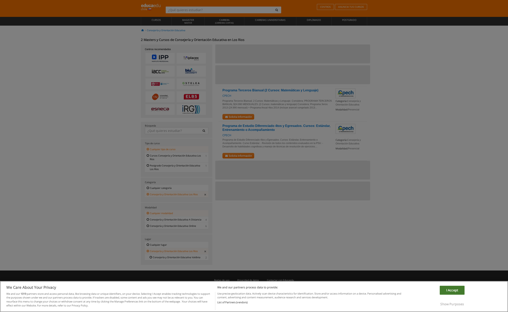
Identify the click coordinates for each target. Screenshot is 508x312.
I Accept (452, 290)
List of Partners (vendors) (232, 302)
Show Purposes (452, 304)
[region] (254, 296)
